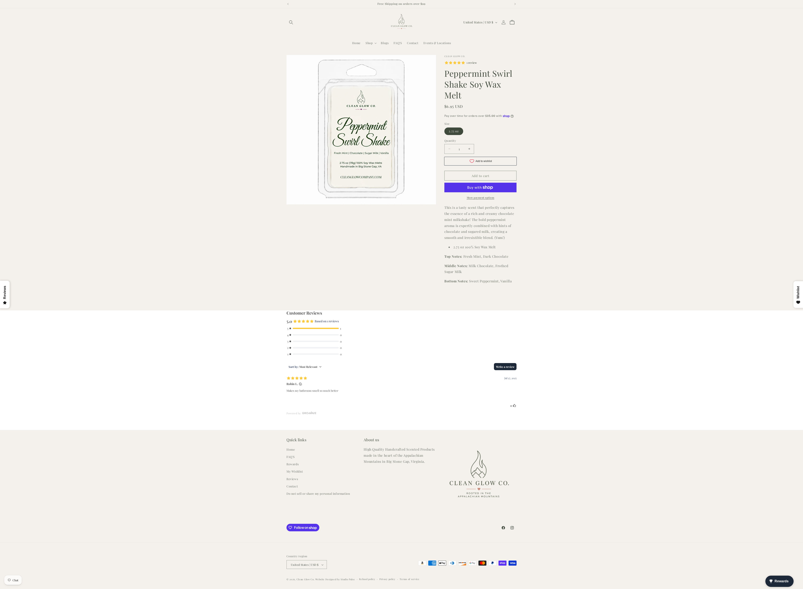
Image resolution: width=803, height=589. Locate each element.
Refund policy (367, 579)
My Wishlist (294, 472)
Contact (292, 486)
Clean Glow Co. (306, 579)
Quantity (450, 140)
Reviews (292, 479)
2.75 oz (454, 131)
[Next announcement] (515, 4)
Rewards (292, 464)
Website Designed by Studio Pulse (335, 579)
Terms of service (409, 579)
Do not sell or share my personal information (318, 494)
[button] (291, 22)
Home (290, 449)
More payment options (480, 197)
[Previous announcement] (288, 4)
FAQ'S (290, 457)
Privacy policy (387, 579)
